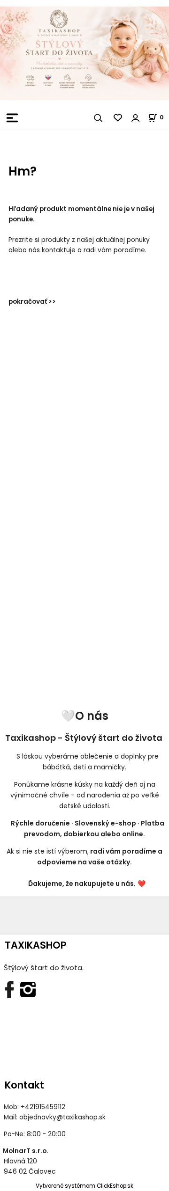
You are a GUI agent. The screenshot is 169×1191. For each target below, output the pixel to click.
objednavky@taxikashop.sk (62, 1117)
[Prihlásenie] (135, 118)
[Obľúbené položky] (118, 118)
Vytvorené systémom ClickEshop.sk (84, 1186)
